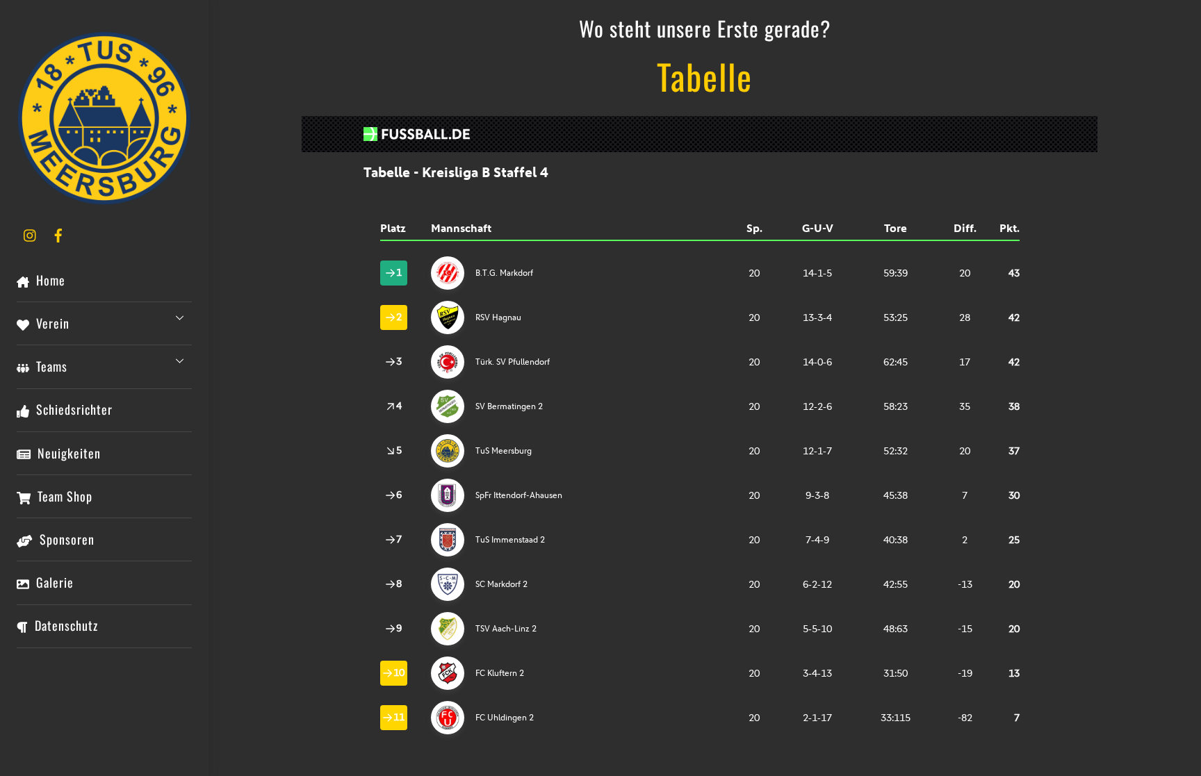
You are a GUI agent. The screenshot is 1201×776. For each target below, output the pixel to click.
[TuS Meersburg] (104, 198)
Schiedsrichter (73, 409)
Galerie (53, 582)
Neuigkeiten (67, 453)
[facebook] (58, 232)
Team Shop (63, 496)
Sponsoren (65, 539)
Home (49, 280)
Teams (50, 366)
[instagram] (30, 232)
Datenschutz (64, 625)
